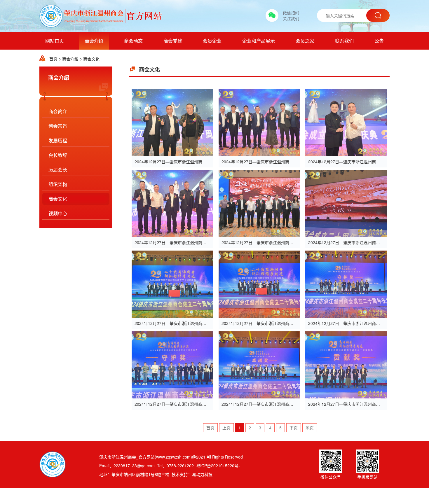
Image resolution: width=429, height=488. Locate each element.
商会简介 (57, 111)
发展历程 (57, 140)
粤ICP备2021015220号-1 (219, 465)
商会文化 (91, 59)
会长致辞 (57, 155)
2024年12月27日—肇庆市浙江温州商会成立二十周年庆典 (187, 162)
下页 (294, 428)
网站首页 (54, 40)
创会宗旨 (57, 126)
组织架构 (57, 184)
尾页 (310, 428)
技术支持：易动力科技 (192, 474)
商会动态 (133, 40)
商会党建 (172, 40)
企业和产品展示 (258, 40)
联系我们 (344, 40)
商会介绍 (94, 40)
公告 (379, 40)
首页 (53, 59)
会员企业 (212, 40)
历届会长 (57, 169)
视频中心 (57, 213)
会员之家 (305, 40)
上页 (226, 428)
